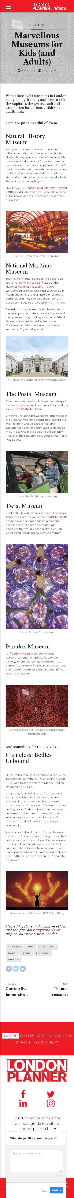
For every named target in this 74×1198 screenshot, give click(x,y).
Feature (37, 25)
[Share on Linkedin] (23, 969)
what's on (13, 959)
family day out (47, 947)
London (12, 953)
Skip (44, 1190)
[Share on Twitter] (16, 969)
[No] (69, 1188)
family (30, 947)
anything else (46, 930)
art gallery (14, 947)
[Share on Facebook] (9, 969)
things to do (42, 953)
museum (26, 953)
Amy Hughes (49, 70)
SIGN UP (10, 1036)
